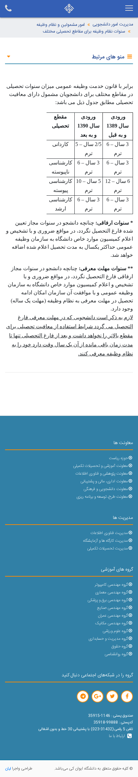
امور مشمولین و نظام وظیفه (61, 25)
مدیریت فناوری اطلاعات (109, 533)
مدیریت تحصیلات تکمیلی (107, 548)
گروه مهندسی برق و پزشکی (107, 600)
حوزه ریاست (118, 458)
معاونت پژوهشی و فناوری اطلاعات (101, 474)
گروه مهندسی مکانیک (111, 623)
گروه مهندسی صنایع (112, 608)
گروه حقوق (120, 646)
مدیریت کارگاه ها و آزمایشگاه (105, 541)
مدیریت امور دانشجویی (112, 24)
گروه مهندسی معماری (111, 592)
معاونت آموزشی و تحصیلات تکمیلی (100, 466)
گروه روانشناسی (116, 654)
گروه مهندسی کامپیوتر (111, 585)
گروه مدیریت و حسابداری (108, 639)
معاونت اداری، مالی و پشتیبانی (104, 481)
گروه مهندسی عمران (113, 616)
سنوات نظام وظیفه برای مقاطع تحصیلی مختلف (84, 31)
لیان (8, 768)
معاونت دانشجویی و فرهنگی (105, 489)
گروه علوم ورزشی (115, 631)
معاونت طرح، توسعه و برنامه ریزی (102, 497)
